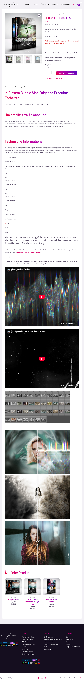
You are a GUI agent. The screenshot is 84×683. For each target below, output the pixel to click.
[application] (29, 4)
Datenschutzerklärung (51, 644)
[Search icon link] (74, 4)
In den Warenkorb (66, 73)
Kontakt (68, 644)
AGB (45, 647)
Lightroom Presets (28, 639)
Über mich (45, 4)
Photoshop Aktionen (28, 637)
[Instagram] (45, 678)
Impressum (47, 649)
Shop (27, 4)
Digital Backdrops (27, 652)
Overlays (57, 14)
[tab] (9, 87)
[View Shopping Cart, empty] (78, 4)
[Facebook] (38, 678)
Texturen (25, 649)
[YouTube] (42, 678)
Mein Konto (65, 4)
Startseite (47, 14)
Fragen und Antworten (73, 647)
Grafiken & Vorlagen (28, 654)
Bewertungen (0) (20, 87)
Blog (35, 4)
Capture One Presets (28, 644)
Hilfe (54, 4)
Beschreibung (9, 87)
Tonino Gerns (80, 678)
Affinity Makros (26, 642)
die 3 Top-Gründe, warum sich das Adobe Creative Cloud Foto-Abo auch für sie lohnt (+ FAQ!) (42, 242)
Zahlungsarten (48, 637)
